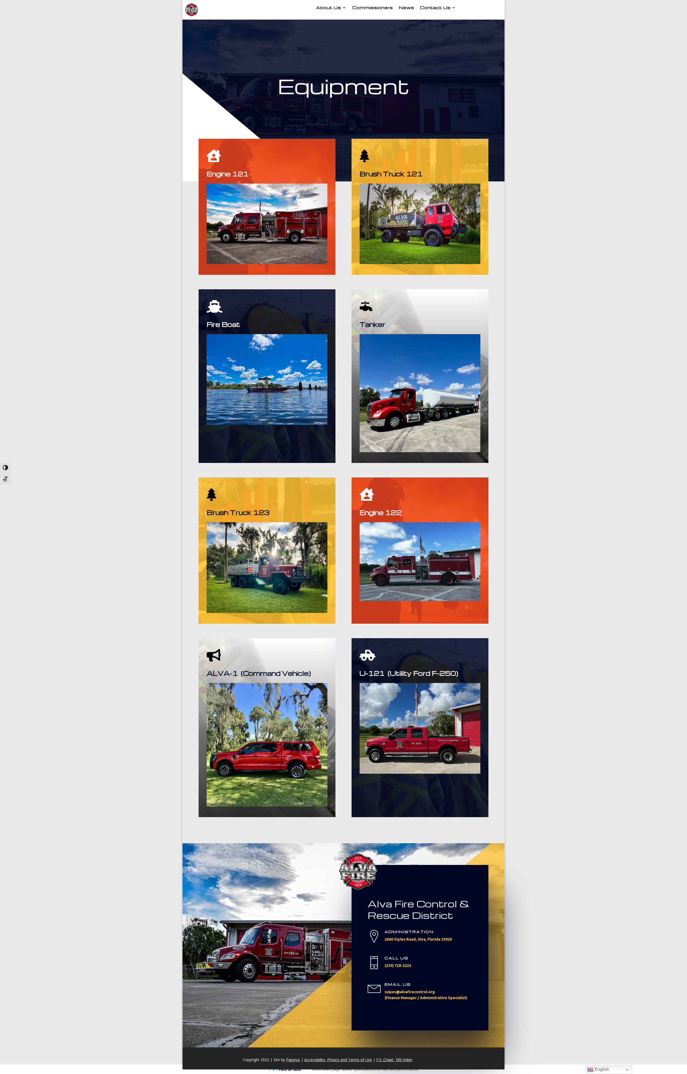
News (406, 7)
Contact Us (435, 7)
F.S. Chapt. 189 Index (394, 1059)
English (601, 1069)
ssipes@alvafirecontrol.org (410, 992)
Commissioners (372, 7)
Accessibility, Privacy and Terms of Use (338, 1059)
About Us (328, 7)
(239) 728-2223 (398, 965)
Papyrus (293, 1059)
